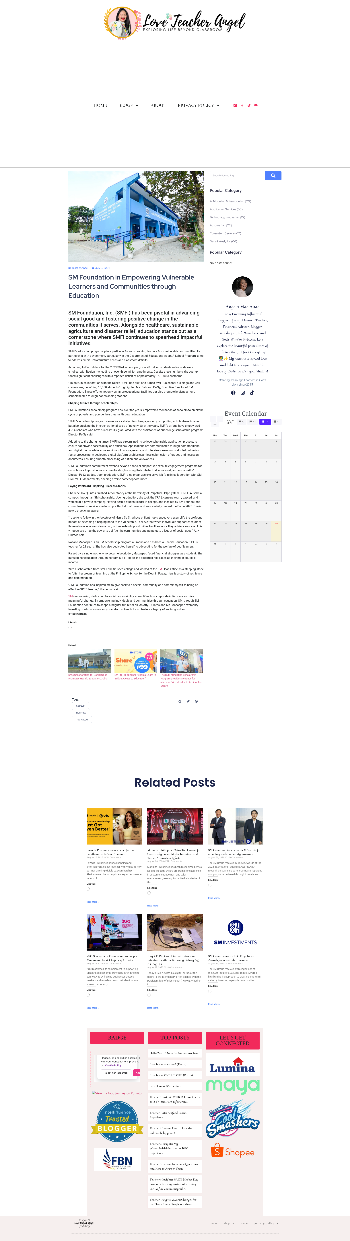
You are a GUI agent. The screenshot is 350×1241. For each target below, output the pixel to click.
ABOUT (158, 105)
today (215, 424)
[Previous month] (213, 419)
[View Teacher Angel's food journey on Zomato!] (117, 1093)
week (254, 422)
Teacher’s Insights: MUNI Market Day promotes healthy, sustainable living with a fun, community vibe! (174, 1184)
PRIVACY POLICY (196, 105)
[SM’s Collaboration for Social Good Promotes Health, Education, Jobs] (89, 661)
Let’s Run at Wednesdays (166, 1086)
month (267, 422)
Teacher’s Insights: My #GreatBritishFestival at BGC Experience (169, 1148)
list (278, 422)
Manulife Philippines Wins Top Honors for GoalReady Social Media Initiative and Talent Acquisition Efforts (174, 854)
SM (160, 569)
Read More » (93, 902)
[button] (180, 701)
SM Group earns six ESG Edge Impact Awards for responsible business (232, 958)
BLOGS (125, 105)
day (243, 422)
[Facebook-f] (242, 105)
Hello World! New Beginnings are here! (175, 1053)
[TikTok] (252, 392)
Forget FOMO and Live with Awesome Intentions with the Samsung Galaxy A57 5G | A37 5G (173, 960)
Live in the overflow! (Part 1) (168, 1064)
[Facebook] (233, 392)
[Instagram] (243, 392)
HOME (100, 105)
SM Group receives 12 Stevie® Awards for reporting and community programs (234, 852)
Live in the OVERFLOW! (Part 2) (171, 1075)
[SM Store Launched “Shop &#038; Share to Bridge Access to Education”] (135, 661)
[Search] (273, 175)
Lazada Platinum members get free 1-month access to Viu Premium (110, 852)
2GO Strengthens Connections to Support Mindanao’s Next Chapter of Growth (113, 958)
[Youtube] (256, 105)
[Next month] (220, 419)
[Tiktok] (249, 105)
